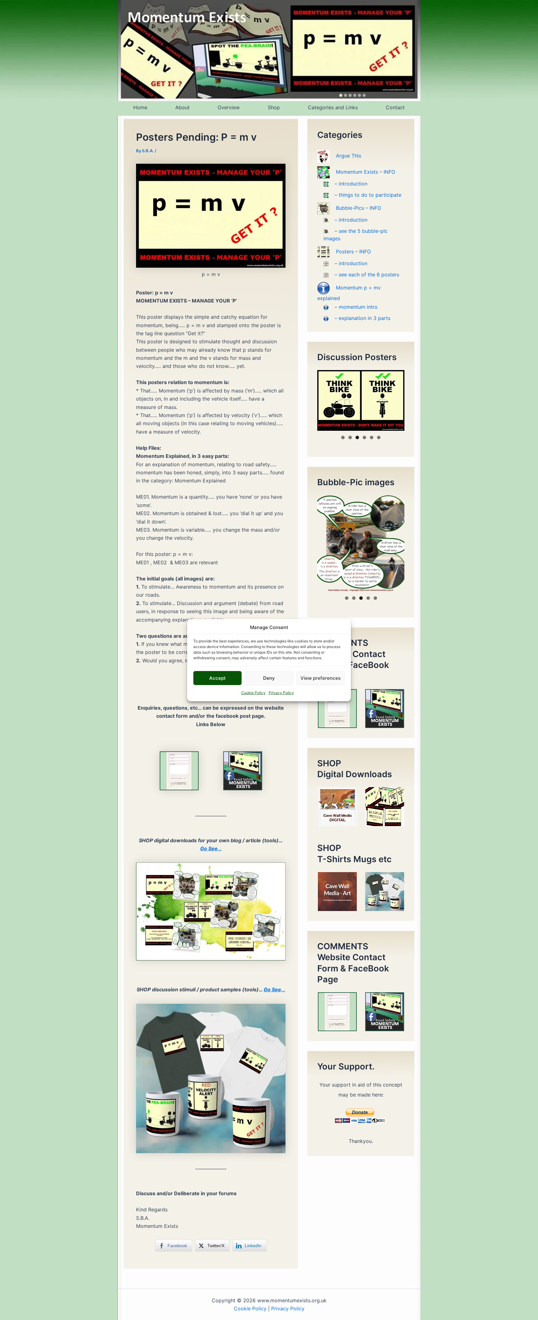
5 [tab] (371, 437)
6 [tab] (378, 437)
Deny (269, 678)
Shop (274, 107)
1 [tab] (343, 437)
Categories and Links (333, 107)
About (182, 107)
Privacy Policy (281, 692)
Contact (395, 107)
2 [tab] (350, 437)
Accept (217, 678)
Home (140, 107)
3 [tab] (357, 437)
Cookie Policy (253, 692)
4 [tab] (364, 437)
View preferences (320, 678)
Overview (229, 107)
